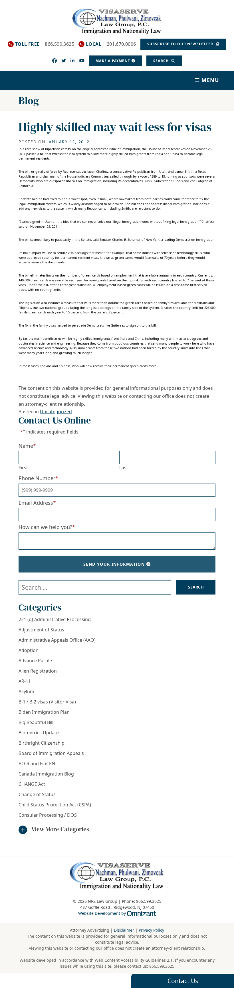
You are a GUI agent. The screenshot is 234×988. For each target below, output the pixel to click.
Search (161, 60)
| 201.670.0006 (111, 44)
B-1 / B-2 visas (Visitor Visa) (47, 702)
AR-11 (25, 681)
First (23, 467)
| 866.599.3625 (44, 44)
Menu (210, 80)
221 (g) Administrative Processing (55, 619)
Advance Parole (35, 660)
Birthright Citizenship (41, 743)
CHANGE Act (32, 784)
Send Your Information (114, 564)
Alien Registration (38, 671)
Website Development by (117, 913)
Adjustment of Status (41, 630)
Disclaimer (124, 930)
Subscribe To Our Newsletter (181, 43)
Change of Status (37, 794)
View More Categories (60, 829)
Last (123, 467)
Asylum (26, 691)
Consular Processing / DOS (48, 815)
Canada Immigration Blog (46, 774)
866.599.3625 (161, 966)
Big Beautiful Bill (36, 722)
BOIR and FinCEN (37, 763)
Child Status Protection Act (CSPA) (55, 805)
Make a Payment (113, 60)
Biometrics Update (39, 732)
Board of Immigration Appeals (51, 753)
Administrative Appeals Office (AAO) (57, 640)
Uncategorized (56, 411)
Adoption (29, 650)
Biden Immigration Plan (44, 712)
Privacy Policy (151, 930)
